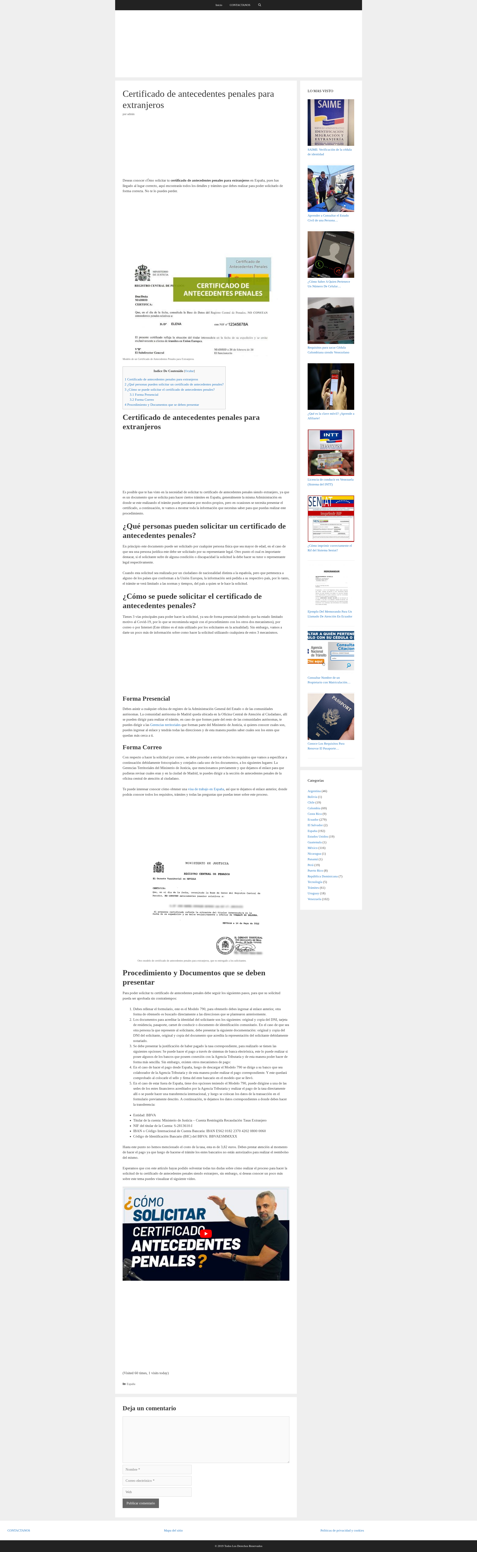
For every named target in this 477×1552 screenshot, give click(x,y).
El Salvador (315, 825)
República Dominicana (323, 876)
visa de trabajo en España (206, 789)
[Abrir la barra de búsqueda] (259, 5)
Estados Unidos (318, 836)
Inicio (219, 5)
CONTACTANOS (240, 5)
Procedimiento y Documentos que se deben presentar (162, 404)
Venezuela (314, 899)
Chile (311, 802)
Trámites (313, 887)
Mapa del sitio (173, 1530)
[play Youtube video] (206, 1234)
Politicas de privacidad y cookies (342, 1530)
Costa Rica (315, 814)
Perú (311, 865)
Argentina (314, 791)
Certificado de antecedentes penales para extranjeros (161, 379)
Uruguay (313, 893)
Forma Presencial (144, 394)
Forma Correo (142, 399)
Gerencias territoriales (165, 725)
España (131, 1384)
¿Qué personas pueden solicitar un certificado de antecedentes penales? (174, 384)
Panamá (313, 859)
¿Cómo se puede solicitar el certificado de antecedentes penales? (170, 389)
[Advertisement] (238, 44)
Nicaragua (314, 853)
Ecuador (313, 819)
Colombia (314, 808)
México (313, 848)
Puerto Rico (315, 870)
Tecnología (315, 882)
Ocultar (189, 371)
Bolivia (312, 797)
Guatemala (315, 842)
